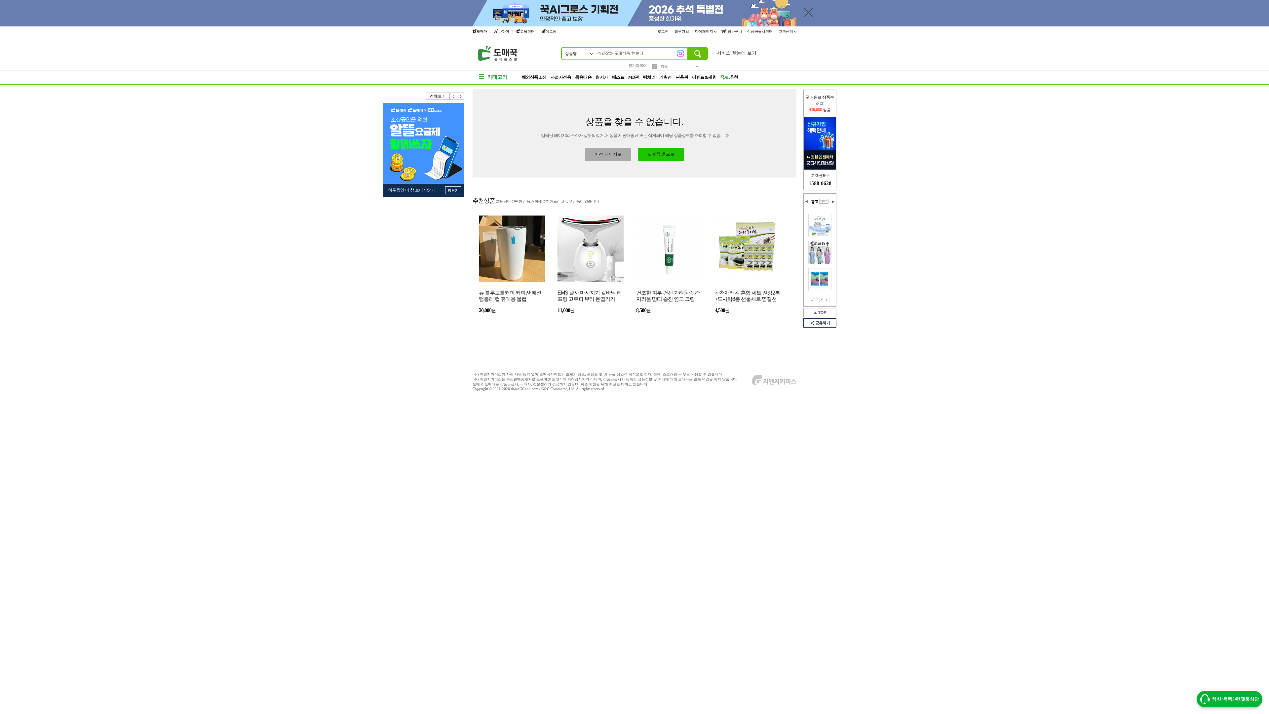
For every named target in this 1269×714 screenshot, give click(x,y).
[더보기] (823, 201)
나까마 (503, 31)
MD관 (633, 77)
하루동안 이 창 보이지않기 (411, 190)
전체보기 (438, 96)
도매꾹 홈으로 (660, 154)
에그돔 (551, 31)
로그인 (664, 31)
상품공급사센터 (760, 31)
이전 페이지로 (608, 154)
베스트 (618, 77)
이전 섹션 (806, 201)
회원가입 (682, 31)
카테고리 (497, 77)
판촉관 (682, 77)
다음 (460, 96)
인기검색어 (638, 65)
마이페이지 (704, 31)
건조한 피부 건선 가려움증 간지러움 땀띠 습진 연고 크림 (668, 296)
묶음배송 (583, 77)
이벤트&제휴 (704, 77)
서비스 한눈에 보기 (736, 53)
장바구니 (734, 31)
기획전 (665, 77)
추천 (729, 77)
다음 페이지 (826, 299)
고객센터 (786, 31)
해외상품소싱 (534, 77)
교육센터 (527, 31)
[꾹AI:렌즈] (680, 53)
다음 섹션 (833, 201)
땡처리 (649, 77)
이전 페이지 (821, 299)
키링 (664, 65)
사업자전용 (561, 77)
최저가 (602, 77)
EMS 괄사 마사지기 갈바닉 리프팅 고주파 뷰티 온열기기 (590, 296)
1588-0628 (820, 183)
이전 (453, 96)
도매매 (482, 31)
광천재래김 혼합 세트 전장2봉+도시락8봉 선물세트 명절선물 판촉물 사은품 (747, 296)
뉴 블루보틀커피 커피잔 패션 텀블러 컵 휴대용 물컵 (510, 296)
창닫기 (453, 190)
